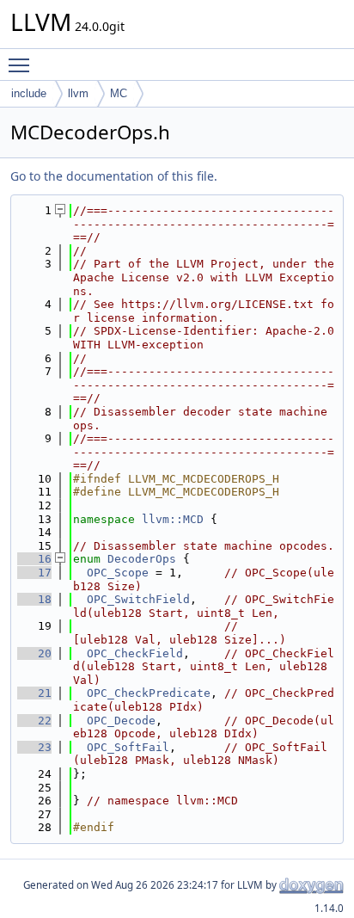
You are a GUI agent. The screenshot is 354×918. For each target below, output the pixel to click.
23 (34, 747)
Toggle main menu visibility (22, 64)
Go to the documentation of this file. (113, 176)
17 (34, 572)
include (28, 93)
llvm (78, 93)
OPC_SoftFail (128, 747)
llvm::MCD (173, 519)
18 (34, 599)
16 (34, 558)
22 (34, 720)
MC (118, 93)
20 (34, 653)
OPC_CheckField (135, 653)
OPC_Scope (118, 572)
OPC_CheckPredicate (149, 693)
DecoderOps (141, 558)
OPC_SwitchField (138, 599)
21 (34, 693)
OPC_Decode (121, 720)
